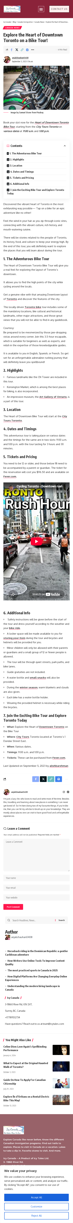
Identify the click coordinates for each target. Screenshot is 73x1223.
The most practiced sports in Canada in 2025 (32, 970)
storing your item (14, 638)
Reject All (36, 1215)
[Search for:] (32, 920)
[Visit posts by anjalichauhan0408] (6, 792)
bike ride (14, 628)
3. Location (16, 165)
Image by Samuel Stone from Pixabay (26, 112)
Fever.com (9, 476)
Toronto (11, 299)
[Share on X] (16, 49)
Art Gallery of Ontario (53, 396)
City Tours (22, 736)
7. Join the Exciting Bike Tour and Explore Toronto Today (35, 191)
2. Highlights (17, 159)
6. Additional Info (19, 183)
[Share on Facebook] (11, 49)
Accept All (36, 1197)
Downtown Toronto (51, 726)
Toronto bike (33, 307)
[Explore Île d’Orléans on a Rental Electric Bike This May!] (61, 1100)
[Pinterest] (68, 792)
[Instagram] (63, 792)
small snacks (38, 677)
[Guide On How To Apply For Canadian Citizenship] (61, 1083)
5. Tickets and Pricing (22, 177)
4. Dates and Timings (22, 171)
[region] (36, 1194)
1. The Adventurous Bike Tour (26, 153)
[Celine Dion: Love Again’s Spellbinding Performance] (61, 1050)
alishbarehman (59, 765)
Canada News (12, 28)
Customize (36, 1206)
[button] (41, 9)
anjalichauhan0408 (20, 57)
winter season (29, 687)
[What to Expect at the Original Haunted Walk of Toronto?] (61, 1066)
